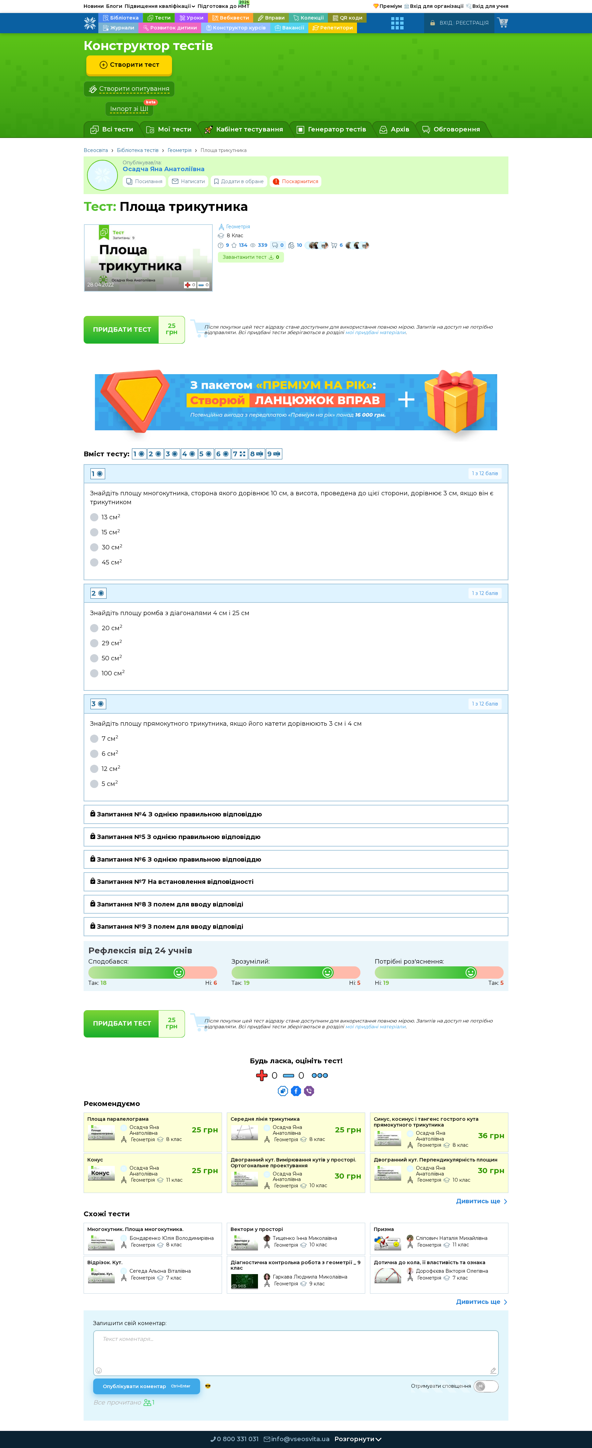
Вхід (446, 23)
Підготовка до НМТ (224, 5)
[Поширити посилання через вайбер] (309, 1091)
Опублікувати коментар (146, 1386)
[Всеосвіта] (90, 23)
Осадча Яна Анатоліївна (164, 169)
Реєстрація (472, 23)
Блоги (114, 6)
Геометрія (180, 150)
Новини (94, 6)
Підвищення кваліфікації (160, 6)
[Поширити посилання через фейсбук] (296, 1091)
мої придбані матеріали (375, 332)
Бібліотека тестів (138, 150)
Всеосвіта (96, 150)
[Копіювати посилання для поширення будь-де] (283, 1091)
